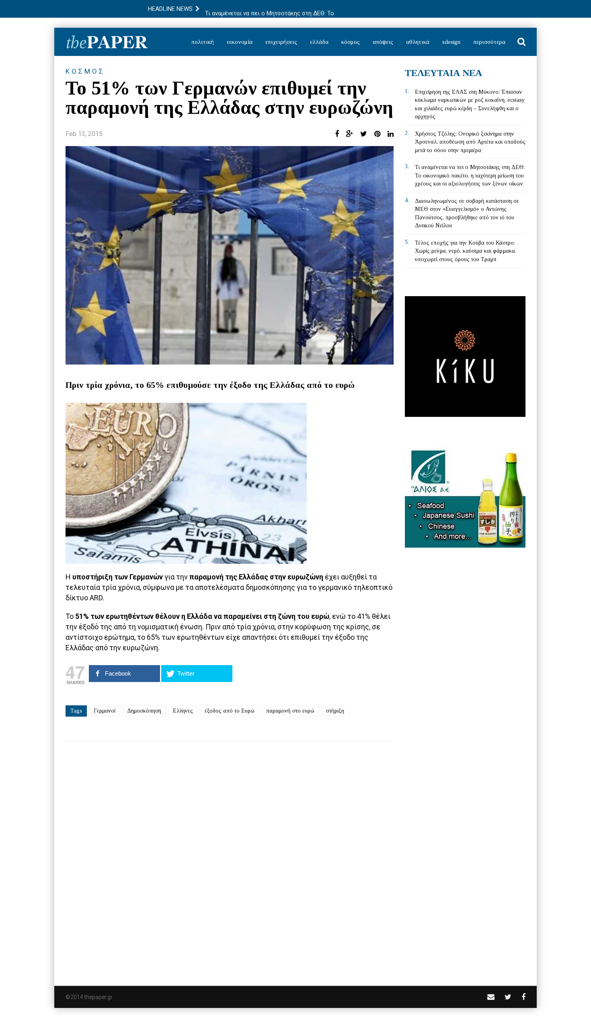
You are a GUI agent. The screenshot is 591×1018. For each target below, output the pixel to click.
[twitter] (508, 997)
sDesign (451, 42)
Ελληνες (183, 711)
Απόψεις (383, 42)
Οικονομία (239, 42)
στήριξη (335, 711)
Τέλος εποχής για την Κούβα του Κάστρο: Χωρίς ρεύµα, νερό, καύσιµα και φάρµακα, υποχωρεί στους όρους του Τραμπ (465, 251)
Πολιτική (202, 42)
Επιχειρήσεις (281, 42)
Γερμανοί (104, 711)
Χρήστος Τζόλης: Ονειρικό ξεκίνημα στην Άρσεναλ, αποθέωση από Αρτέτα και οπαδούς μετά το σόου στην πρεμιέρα (470, 142)
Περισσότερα (489, 42)
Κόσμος (350, 42)
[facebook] (523, 997)
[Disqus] (230, 858)
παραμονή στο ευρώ (290, 711)
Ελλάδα (319, 42)
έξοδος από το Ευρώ (229, 711)
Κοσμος (85, 71)
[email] (491, 997)
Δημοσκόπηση (144, 711)
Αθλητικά (417, 42)
